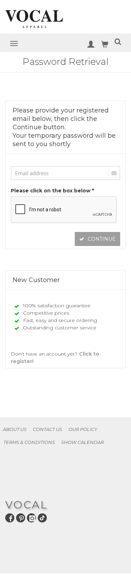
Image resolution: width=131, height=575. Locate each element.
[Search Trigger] (118, 43)
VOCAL (26, 504)
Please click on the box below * (52, 190)
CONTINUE (101, 239)
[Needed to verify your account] (65, 173)
